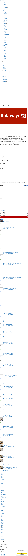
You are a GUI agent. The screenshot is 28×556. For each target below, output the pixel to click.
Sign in (24, 185)
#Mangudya (7, 184)
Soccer (5, 11)
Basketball (5, 13)
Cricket (5, 12)
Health (5, 24)
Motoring (5, 55)
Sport (5, 54)
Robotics (5, 50)
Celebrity (2, 511)
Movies (5, 38)
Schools (5, 14)
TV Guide (5, 40)
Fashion (5, 23)
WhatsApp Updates (6, 34)
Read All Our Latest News (5, 470)
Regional (2, 474)
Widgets (2, 536)
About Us (2, 538)
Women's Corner (5, 79)
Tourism (5, 57)
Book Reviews (4, 82)
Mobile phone (6, 48)
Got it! (22, 553)
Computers (2, 522)
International (5, 7)
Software (5, 49)
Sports (4, 10)
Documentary (6, 59)
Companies (5, 18)
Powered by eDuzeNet (2, 550)
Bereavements (6, 35)
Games (5, 39)
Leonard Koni (2, 107)
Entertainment (4, 36)
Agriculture (5, 8)
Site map (2, 537)
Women (5, 56)
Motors (2, 519)
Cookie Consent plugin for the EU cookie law (22, 554)
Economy (2, 491)
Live (4, 9)
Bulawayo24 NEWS (2, 0)
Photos (5, 27)
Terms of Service (25, 548)
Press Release (3, 480)
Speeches (4, 76)
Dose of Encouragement (4, 494)
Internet (5, 47)
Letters (5, 30)
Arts (1, 514)
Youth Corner (5, 33)
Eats (4, 22)
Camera (5, 46)
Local (5, 2)
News (3, 1)
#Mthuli (4, 184)
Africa (5, 4)
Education (5, 5)
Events (5, 43)
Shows (5, 42)
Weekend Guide (6, 44)
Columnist (5, 28)
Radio (5, 41)
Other (5, 16)
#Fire (2, 184)
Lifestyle (4, 21)
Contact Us (2, 539)
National (5, 3)
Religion (5, 6)
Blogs (5, 31)
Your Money (5, 20)
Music (5, 37)
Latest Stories (4, 70)
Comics (5, 26)
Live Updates (3, 210)
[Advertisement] (14, 88)
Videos (4, 52)
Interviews (5, 29)
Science (5, 51)
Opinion (4, 67)
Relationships (5, 25)
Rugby (2, 485)
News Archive (3, 535)
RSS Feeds (2, 554)
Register (27, 185)
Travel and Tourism (3, 497)
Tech (3, 45)
